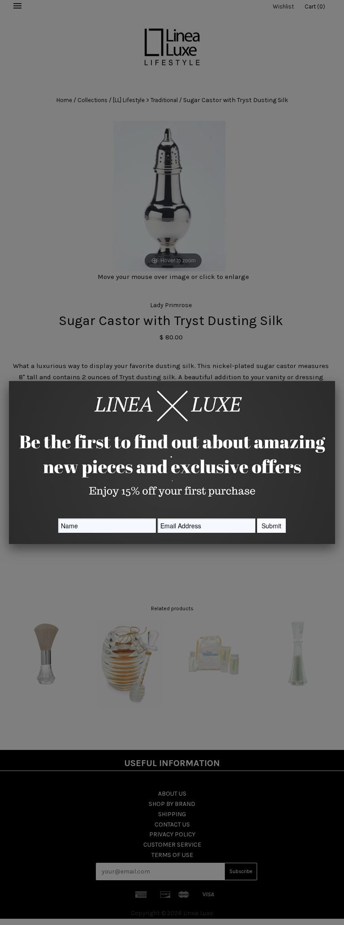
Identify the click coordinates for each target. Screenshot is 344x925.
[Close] (335, 381)
